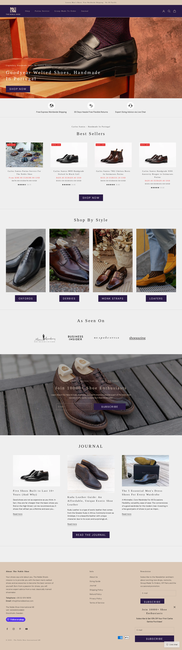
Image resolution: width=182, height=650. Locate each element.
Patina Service (42, 11)
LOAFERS (156, 298)
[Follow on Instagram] (13, 629)
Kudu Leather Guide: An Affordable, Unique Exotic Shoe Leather (90, 501)
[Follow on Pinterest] (20, 629)
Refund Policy (96, 594)
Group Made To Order (65, 11)
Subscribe (154, 638)
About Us (94, 577)
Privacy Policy (96, 598)
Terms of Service (97, 603)
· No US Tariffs (110, 2)
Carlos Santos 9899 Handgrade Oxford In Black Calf (68, 172)
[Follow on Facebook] (7, 629)
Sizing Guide (95, 581)
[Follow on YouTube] (26, 629)
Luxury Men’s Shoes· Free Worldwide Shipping (84, 2)
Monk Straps (113, 298)
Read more (17, 514)
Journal (85, 11)
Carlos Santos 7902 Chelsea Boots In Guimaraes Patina (113, 172)
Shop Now (18, 89)
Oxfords (26, 298)
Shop (27, 11)
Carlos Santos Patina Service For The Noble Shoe (24, 172)
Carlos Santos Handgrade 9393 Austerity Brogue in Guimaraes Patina (157, 174)
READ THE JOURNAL (91, 534)
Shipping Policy (96, 590)
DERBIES (69, 298)
